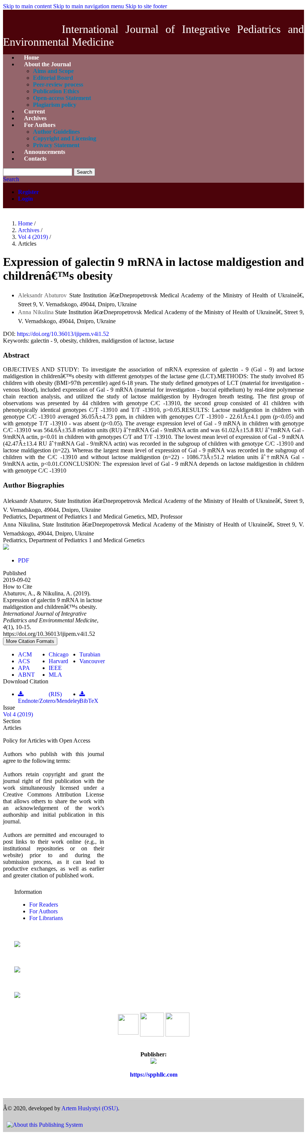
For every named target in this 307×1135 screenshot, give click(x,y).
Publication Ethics (56, 91)
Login (25, 198)
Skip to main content (27, 6)
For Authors (39, 125)
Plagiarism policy (54, 104)
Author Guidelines (56, 131)
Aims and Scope (53, 71)
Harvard (58, 661)
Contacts (35, 158)
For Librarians (46, 918)
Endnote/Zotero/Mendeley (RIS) (49, 697)
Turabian (89, 654)
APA (24, 668)
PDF (23, 560)
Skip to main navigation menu (88, 6)
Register (28, 192)
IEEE (55, 668)
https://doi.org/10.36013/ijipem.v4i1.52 (63, 334)
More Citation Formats (30, 641)
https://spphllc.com (153, 1074)
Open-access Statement (62, 98)
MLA (55, 674)
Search (84, 172)
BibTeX (88, 701)
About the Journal (47, 64)
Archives (29, 230)
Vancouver (92, 661)
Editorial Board (53, 78)
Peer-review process (58, 84)
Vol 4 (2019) (33, 237)
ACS (24, 661)
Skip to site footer (146, 6)
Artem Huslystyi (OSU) (89, 1108)
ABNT (26, 674)
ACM (25, 654)
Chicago (59, 654)
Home (26, 223)
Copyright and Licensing (64, 138)
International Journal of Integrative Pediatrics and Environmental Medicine (153, 35)
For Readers (43, 904)
